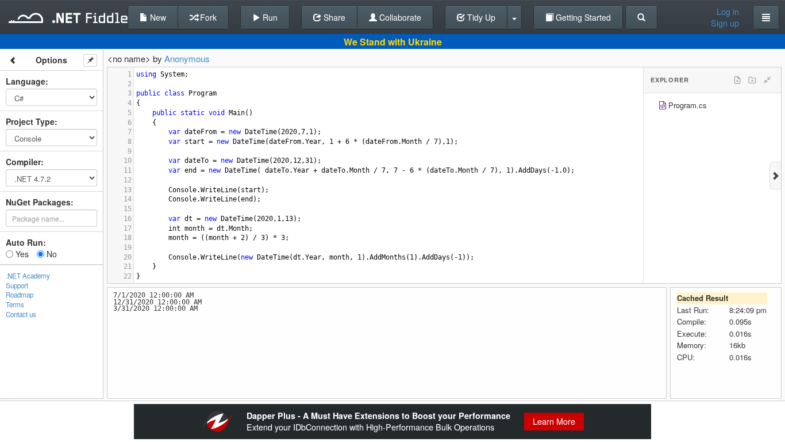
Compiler (23, 161)
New (157, 17)
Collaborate (399, 17)
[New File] (737, 80)
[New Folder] (752, 80)
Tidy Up (480, 17)
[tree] (712, 107)
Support (17, 285)
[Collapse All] (767, 80)
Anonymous (187, 58)
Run (269, 17)
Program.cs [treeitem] (687, 105)
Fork (207, 17)
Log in (728, 11)
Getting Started (582, 17)
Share (333, 17)
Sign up (725, 23)
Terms (15, 304)
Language (25, 81)
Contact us (21, 314)
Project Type (30, 121)
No (50, 254)
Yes (21, 254)
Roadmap (19, 294)
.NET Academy (28, 275)
